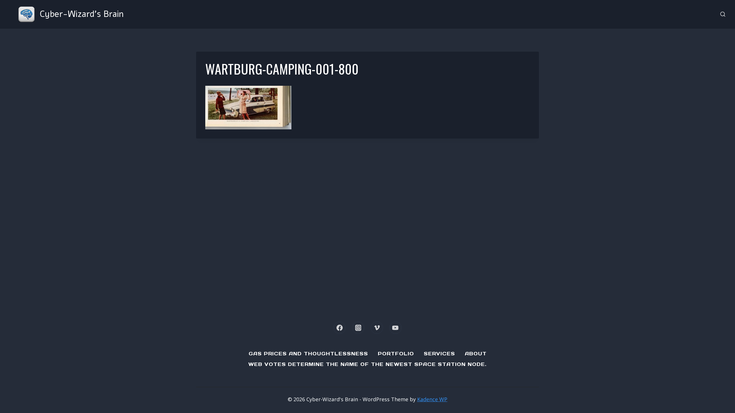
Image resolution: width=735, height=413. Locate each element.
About (476, 353)
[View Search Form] (722, 14)
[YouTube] (395, 328)
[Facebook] (339, 328)
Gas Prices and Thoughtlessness (308, 353)
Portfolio (396, 353)
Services (439, 353)
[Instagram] (358, 328)
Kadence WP (432, 399)
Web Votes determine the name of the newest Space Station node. (367, 364)
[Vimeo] (377, 328)
